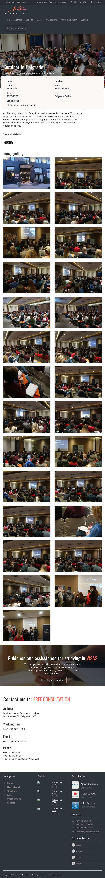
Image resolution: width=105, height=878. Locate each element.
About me (12, 790)
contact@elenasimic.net (16, 2)
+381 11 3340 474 (12, 752)
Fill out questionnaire (16, 28)
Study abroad (13, 786)
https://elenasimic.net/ (24, 875)
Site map (52, 875)
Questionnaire (14, 798)
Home (9, 19)
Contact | (63, 2)
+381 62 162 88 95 (12, 755)
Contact (11, 802)
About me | (43, 2)
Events (10, 794)
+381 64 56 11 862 (21, 758)
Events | (53, 2)
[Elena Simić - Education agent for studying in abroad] (20, 10)
